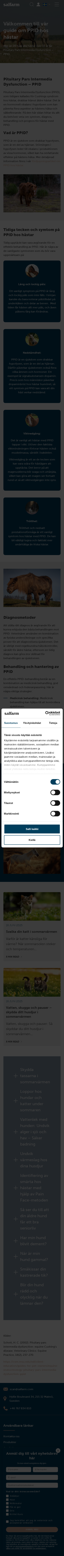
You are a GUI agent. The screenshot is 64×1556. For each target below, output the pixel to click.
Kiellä (32, 839)
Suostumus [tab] (11, 722)
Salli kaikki (32, 828)
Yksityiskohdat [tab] (32, 722)
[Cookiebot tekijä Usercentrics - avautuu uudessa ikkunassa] (45, 713)
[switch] (55, 792)
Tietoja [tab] (53, 722)
